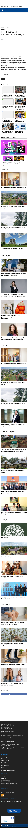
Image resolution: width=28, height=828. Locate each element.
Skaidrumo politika (5, 769)
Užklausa (3, 767)
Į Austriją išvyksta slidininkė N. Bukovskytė (12, 33)
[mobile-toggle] (2, 10)
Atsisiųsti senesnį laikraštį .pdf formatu (9, 783)
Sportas (7, 27)
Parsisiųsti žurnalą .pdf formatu (8, 792)
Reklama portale (10, 6)
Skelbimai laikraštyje (5, 781)
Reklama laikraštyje (5, 780)
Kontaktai (20, 6)
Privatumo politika (5, 765)
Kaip (25, 694)
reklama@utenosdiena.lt (10, 741)
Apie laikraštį (4, 776)
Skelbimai (16, 6)
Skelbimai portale (5, 760)
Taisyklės (3, 764)
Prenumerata (4, 778)
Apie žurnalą (4, 790)
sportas (7, 78)
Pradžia (2, 27)
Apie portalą (3, 6)
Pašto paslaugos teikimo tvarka (8, 770)
